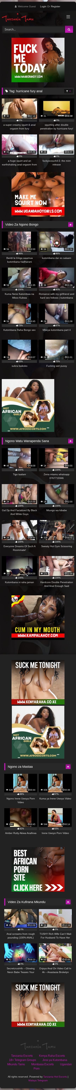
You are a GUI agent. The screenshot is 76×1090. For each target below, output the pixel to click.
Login (43, 6)
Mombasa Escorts (42, 1064)
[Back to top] (65, 1079)
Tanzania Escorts (22, 1055)
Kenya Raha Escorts (52, 1055)
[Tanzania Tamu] (31, 17)
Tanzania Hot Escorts (55, 1076)
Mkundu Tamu (16, 1064)
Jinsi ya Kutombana (54, 1060)
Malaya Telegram (38, 1080)
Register (55, 6)
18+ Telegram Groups (22, 1060)
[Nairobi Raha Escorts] (38, 81)
